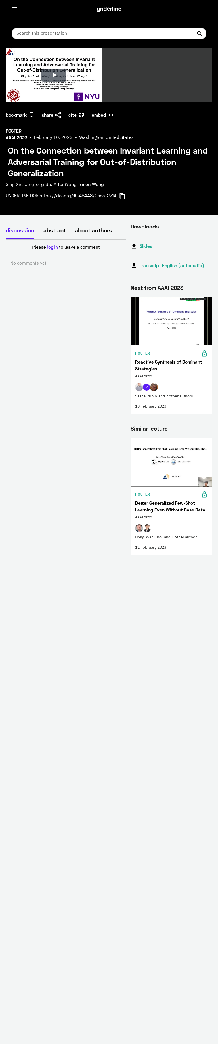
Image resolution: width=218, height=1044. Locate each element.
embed (99, 115)
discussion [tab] (20, 230)
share (47, 115)
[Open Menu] (15, 9)
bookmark (16, 115)
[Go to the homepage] (109, 9)
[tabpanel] (66, 255)
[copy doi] (125, 196)
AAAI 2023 (170, 287)
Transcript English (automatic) (172, 265)
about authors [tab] (93, 230)
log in (52, 247)
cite (72, 115)
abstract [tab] (54, 230)
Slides (146, 246)
